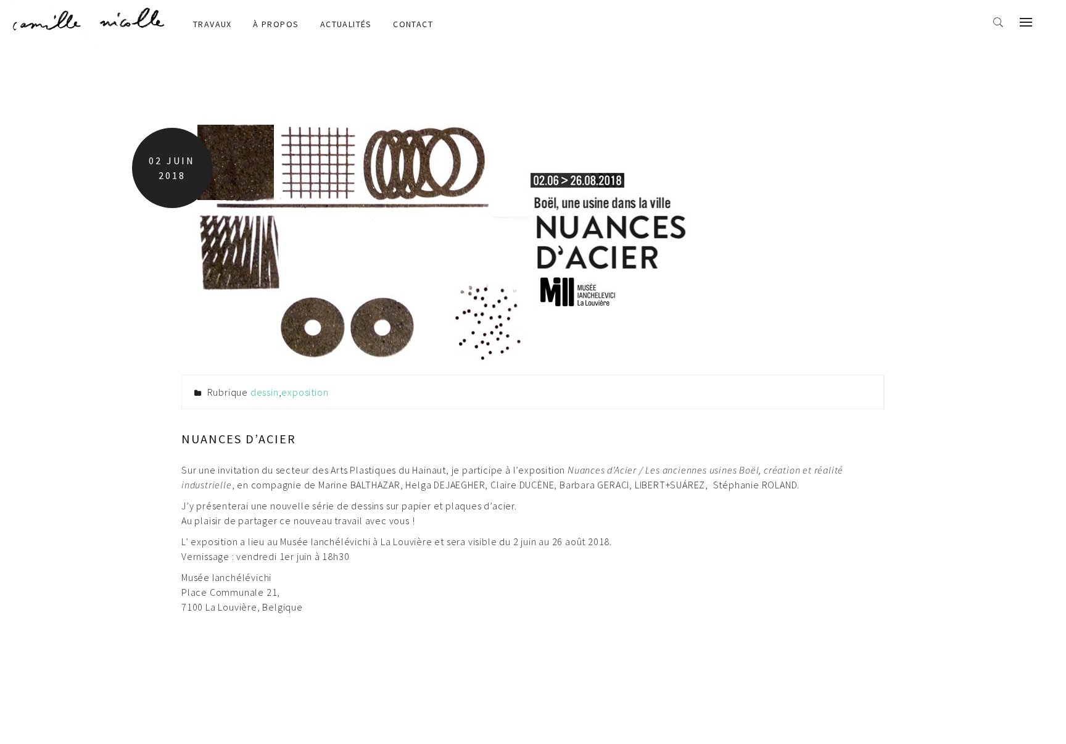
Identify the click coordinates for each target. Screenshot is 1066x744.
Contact (413, 24)
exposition (304, 392)
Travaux (212, 24)
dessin (264, 392)
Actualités (346, 24)
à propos (276, 24)
